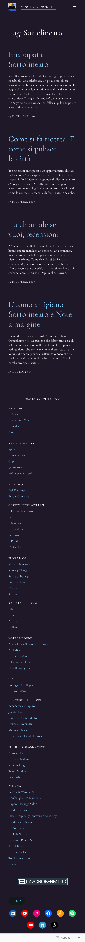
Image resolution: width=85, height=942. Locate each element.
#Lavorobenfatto (19, 564)
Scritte (12, 594)
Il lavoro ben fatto (19, 662)
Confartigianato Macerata (24, 798)
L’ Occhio (14, 547)
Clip (11, 461)
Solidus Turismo (18, 810)
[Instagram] (36, 913)
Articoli (13, 621)
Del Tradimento (18, 490)
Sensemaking (16, 765)
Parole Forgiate (18, 656)
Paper (12, 615)
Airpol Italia (16, 828)
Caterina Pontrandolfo (22, 718)
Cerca (17, 901)
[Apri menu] (74, 7)
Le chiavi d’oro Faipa (21, 792)
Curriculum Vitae (19, 420)
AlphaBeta (15, 650)
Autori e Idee (16, 753)
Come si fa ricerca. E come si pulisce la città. (41, 149)
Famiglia (13, 426)
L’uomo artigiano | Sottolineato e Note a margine (40, 314)
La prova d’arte (17, 691)
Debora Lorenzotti (20, 724)
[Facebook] (48, 913)
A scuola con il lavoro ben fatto (28, 644)
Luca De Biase (17, 582)
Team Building (17, 771)
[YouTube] (24, 913)
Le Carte (14, 535)
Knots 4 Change (18, 570)
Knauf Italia (15, 846)
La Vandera (15, 529)
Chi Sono (14, 414)
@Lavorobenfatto (19, 467)
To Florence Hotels (20, 858)
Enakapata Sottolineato (28, 59)
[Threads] (54, 925)
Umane (12, 588)
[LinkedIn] (12, 913)
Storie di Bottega (18, 576)
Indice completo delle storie (25, 736)
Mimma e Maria (18, 730)
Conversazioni (17, 455)
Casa (11, 432)
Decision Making (18, 759)
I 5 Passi (13, 517)
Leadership (15, 777)
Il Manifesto (15, 523)
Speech (12, 449)
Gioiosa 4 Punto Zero (21, 840)
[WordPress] (42, 925)
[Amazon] (60, 913)
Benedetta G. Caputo (21, 706)
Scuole (12, 864)
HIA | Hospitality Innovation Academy (32, 816)
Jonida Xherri (17, 712)
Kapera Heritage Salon (22, 804)
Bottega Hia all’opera (21, 685)
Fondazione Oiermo (20, 822)
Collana (13, 627)
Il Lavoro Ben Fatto (20, 511)
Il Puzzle (13, 541)
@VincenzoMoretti (20, 473)
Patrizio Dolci (17, 852)
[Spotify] (72, 913)
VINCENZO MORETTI (38, 7)
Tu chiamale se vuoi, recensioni (33, 229)
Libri (11, 609)
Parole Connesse (18, 496)
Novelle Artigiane (19, 668)
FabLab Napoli (17, 834)
